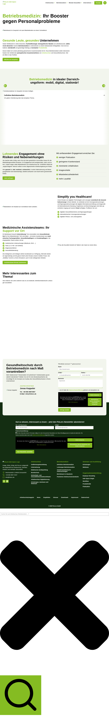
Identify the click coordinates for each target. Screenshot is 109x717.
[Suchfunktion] (105, 2)
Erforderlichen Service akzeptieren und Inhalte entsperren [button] (95, 402)
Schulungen (86, 464)
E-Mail (60, 372)
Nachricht (61, 378)
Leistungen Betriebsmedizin (66, 467)
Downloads (64, 497)
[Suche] (20, 695)
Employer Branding (89, 476)
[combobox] (54, 514)
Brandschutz (35, 472)
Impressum (74, 497)
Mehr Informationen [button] (73, 402)
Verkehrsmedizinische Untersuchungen (64, 470)
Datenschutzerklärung (76, 390)
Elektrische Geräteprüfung (39, 470)
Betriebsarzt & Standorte (65, 474)
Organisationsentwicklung (92, 473)
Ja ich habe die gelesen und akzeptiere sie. (80, 390)
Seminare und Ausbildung (92, 462)
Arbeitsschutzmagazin (27, 497)
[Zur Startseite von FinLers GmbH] (10, 4)
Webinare (86, 467)
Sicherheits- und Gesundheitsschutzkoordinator (41, 476)
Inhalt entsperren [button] (94, 395)
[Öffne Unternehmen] (92, 3)
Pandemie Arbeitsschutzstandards (68, 476)
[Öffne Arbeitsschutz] (54, 3)
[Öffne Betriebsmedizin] (67, 3)
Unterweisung (35, 467)
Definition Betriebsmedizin (65, 464)
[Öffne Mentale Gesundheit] (81, 3)
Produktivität (43, 48)
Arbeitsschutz (46, 53)
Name (59, 366)
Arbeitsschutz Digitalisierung (40, 479)
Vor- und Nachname (21, 425)
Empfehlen (46, 497)
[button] (5, 85)
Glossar (55, 497)
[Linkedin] (7, 481)
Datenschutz (85, 497)
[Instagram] (4, 481)
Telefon (83, 372)
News (38, 497)
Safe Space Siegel (88, 478)
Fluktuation (86, 486)
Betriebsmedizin (62, 462)
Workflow (86, 481)
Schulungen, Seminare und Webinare (39, 482)
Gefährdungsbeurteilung (39, 464)
